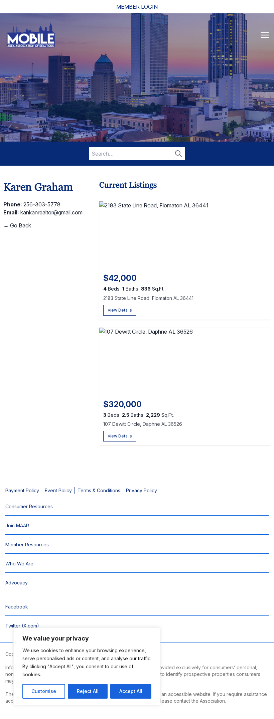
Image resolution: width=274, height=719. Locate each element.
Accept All (130, 691)
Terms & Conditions (99, 490)
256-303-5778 (41, 204)
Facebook (16, 606)
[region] (86, 666)
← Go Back (17, 225)
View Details (120, 310)
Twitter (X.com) (22, 625)
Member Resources (27, 544)
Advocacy (16, 582)
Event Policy (58, 490)
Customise (43, 691)
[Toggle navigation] (265, 34)
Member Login (137, 6)
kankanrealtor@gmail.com (51, 212)
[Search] (178, 154)
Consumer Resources (29, 506)
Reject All (88, 691)
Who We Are (19, 563)
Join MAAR (17, 525)
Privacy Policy (141, 490)
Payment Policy (22, 490)
